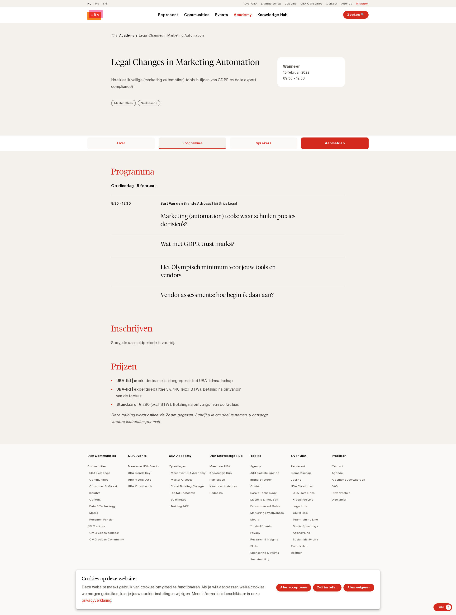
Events (221, 15)
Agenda (346, 3)
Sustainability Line (305, 539)
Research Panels (101, 519)
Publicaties (217, 479)
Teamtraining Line (305, 519)
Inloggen (362, 3)
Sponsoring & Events (264, 552)
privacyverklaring (96, 600)
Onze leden (299, 546)
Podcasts (216, 492)
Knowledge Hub (272, 15)
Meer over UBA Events (143, 466)
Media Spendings (305, 526)
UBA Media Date (139, 479)
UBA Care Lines (311, 3)
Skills (254, 546)
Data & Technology (102, 506)
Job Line (291, 3)
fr (97, 3)
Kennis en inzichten (223, 486)
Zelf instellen (327, 587)
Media (93, 512)
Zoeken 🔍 (356, 14)
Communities (197, 15)
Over (121, 143)
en (105, 3)
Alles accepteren (293, 587)
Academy (243, 15)
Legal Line (300, 506)
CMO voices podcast (104, 532)
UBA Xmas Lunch (140, 486)
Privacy (255, 532)
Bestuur (296, 552)
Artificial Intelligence (264, 472)
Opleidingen (177, 466)
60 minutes (178, 499)
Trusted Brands (260, 526)
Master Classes (181, 479)
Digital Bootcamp (183, 492)
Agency (255, 466)
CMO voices (96, 526)
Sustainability (259, 559)
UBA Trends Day (139, 472)
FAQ (335, 486)
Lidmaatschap (271, 3)
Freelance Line (303, 499)
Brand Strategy (260, 479)
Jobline (296, 479)
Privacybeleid (341, 492)
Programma (192, 143)
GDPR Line (300, 512)
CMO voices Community (106, 539)
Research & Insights (264, 539)
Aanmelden (335, 143)
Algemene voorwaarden (348, 479)
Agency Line (301, 532)
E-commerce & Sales (265, 506)
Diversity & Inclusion (264, 499)
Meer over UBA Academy (188, 472)
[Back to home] (95, 15)
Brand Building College (187, 486)
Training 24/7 (180, 506)
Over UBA (250, 3)
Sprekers (264, 143)
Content (95, 499)
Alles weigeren (358, 587)
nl (89, 3)
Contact (331, 3)
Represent (168, 15)
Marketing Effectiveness (267, 512)
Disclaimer (339, 499)
